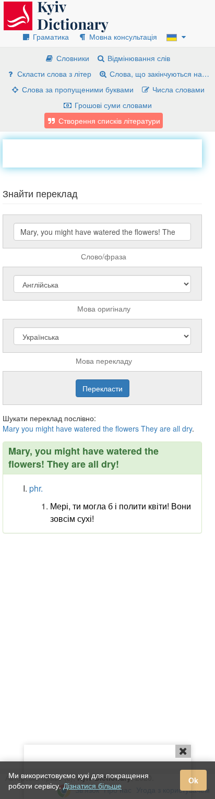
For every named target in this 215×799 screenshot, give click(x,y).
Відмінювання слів (137, 58)
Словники (71, 58)
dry (187, 428)
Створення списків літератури (108, 120)
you (27, 428)
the (108, 428)
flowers (127, 428)
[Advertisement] (109, 152)
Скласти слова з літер (53, 73)
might (44, 428)
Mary (11, 428)
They (149, 428)
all (176, 428)
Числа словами (177, 89)
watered (87, 428)
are (165, 428)
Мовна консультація (122, 36)
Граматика (50, 36)
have (64, 428)
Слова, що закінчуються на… (158, 73)
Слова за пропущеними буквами (77, 89)
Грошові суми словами (112, 105)
